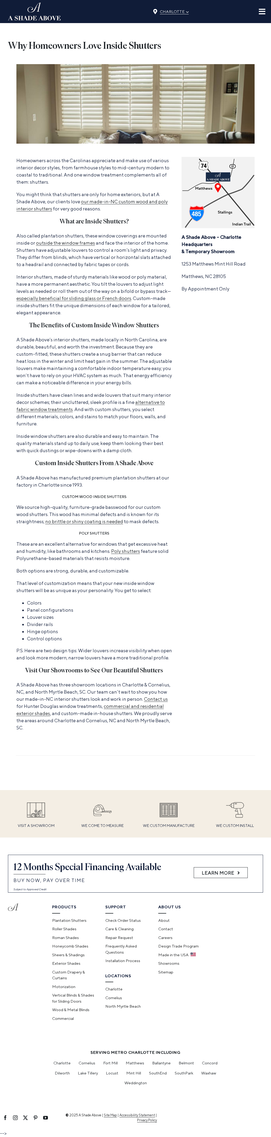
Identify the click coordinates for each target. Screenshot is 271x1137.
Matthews (135, 1063)
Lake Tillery (88, 1073)
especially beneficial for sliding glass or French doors (73, 298)
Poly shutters (125, 551)
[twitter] (25, 1117)
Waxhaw (208, 1073)
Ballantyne (161, 1063)
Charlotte (174, 11)
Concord (210, 1063)
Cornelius (87, 1063)
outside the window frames (65, 243)
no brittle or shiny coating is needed (84, 521)
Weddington (135, 1083)
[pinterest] (35, 1117)
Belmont (186, 1063)
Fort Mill (110, 1063)
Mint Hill (133, 1073)
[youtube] (45, 1117)
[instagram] (15, 1117)
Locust (112, 1073)
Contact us (156, 699)
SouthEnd (158, 1073)
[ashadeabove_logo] (34, 5)
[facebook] (5, 1117)
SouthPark (184, 1073)
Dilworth (62, 1073)
